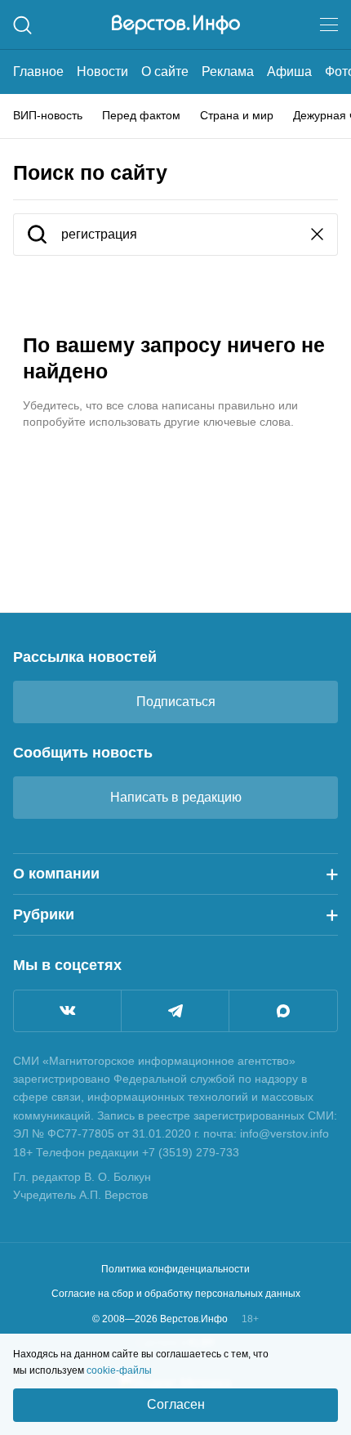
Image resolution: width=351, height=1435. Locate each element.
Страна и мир (236, 115)
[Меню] (329, 24)
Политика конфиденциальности (175, 1269)
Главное (38, 71)
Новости (102, 71)
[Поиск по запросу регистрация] (37, 236)
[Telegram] (175, 1010)
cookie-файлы (119, 1370)
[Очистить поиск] (317, 236)
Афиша (289, 71)
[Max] (283, 1010)
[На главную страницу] (176, 24)
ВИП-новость (47, 115)
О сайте (165, 71)
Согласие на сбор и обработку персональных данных (175, 1293)
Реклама (228, 71)
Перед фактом (141, 115)
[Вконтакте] (67, 1010)
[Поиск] (22, 25)
